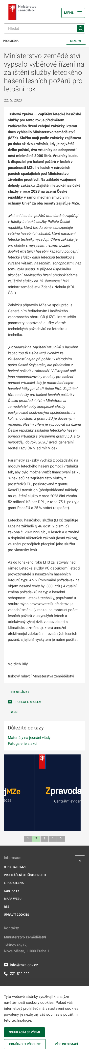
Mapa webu (13, 899)
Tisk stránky (19, 692)
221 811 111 (20, 973)
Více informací (66, 1044)
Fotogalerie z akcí (22, 743)
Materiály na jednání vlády (29, 737)
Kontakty (11, 891)
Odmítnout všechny (25, 1044)
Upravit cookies (16, 914)
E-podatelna (14, 883)
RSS (6, 906)
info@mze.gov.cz (24, 965)
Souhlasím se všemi (24, 1032)
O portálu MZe (15, 867)
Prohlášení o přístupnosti (25, 875)
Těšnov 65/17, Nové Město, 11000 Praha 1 (26, 948)
